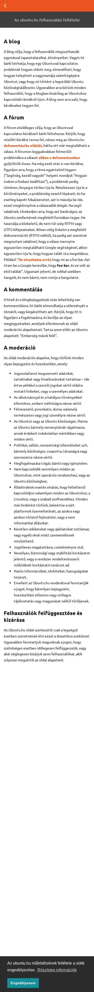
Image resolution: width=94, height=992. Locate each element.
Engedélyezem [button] (23, 983)
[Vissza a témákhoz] (5, 6)
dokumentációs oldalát (23, 145)
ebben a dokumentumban (59, 157)
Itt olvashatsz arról (35, 259)
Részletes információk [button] (57, 970)
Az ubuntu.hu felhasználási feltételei (47, 19)
